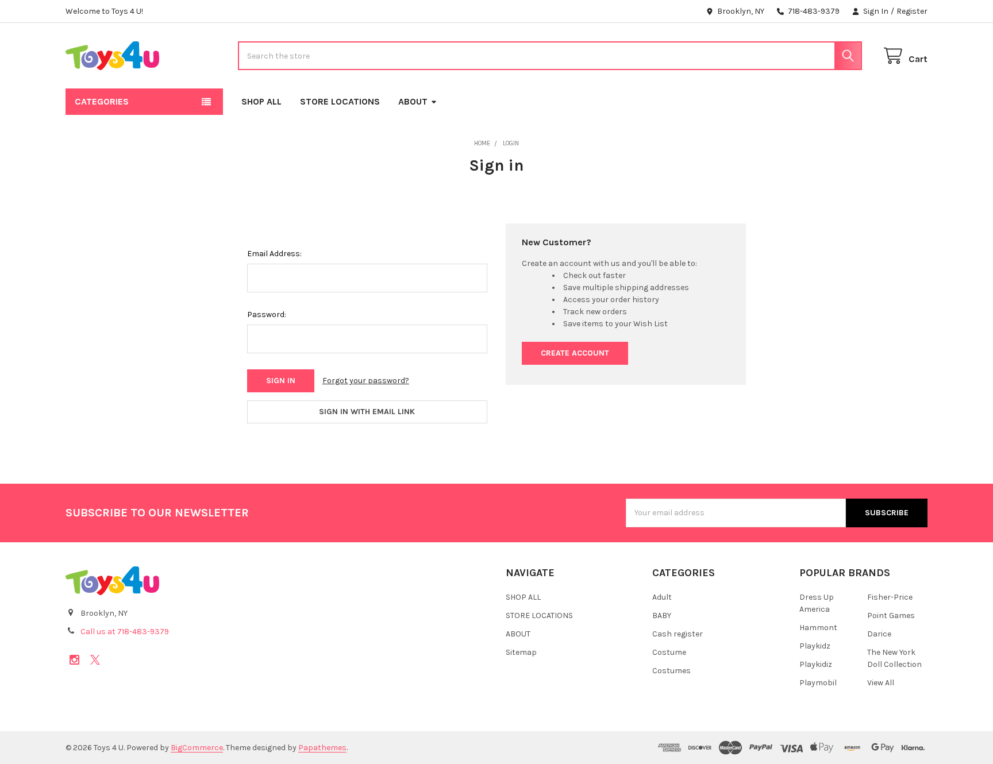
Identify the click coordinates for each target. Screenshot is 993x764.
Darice (879, 634)
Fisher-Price (890, 597)
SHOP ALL (261, 101)
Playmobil (818, 683)
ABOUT (413, 101)
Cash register (677, 634)
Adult (662, 597)
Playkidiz (815, 664)
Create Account (575, 353)
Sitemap (521, 652)
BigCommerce (197, 748)
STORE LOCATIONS (340, 101)
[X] (95, 660)
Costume (669, 652)
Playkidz (814, 646)
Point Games (891, 615)
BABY (661, 615)
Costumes (671, 671)
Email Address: (274, 253)
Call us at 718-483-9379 (124, 631)
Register (911, 11)
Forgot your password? (365, 380)
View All (880, 683)
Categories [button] (102, 101)
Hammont (818, 627)
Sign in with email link (367, 411)
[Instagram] (74, 660)
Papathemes (322, 748)
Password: (266, 314)
